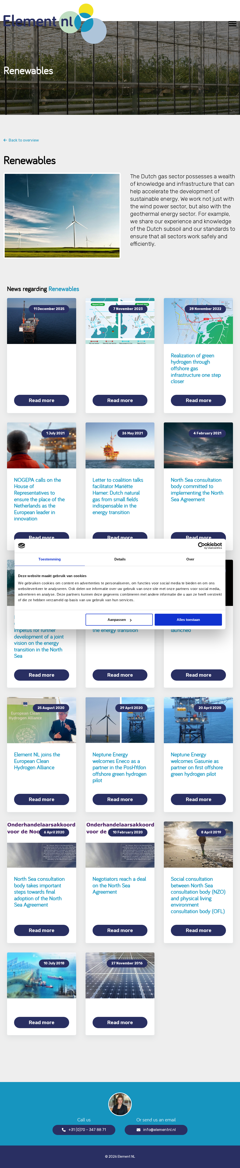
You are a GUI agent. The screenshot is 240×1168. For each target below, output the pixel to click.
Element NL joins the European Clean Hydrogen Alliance (37, 761)
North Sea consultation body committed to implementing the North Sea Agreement (197, 489)
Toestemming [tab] (49, 559)
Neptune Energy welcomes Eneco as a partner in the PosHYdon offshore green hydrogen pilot (119, 767)
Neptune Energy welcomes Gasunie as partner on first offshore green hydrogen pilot (197, 764)
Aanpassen (117, 620)
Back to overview (23, 140)
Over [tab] (190, 559)
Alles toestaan (188, 620)
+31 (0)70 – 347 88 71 (87, 1129)
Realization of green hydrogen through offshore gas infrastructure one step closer (196, 368)
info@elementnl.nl (159, 1129)
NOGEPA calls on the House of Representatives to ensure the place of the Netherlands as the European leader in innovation (39, 499)
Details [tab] (120, 559)
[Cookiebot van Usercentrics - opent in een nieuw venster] (201, 545)
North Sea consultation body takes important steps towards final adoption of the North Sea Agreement (39, 891)
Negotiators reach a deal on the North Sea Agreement (119, 885)
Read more (41, 400)
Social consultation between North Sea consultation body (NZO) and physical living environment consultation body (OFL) (198, 895)
